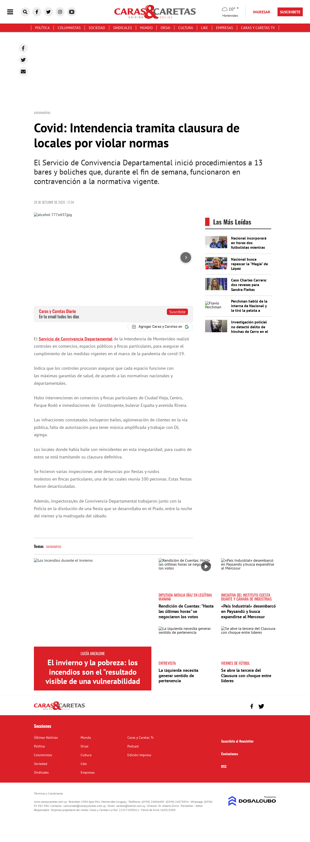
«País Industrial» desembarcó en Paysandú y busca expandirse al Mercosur (248, 611)
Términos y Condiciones (48, 793)
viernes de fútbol (235, 663)
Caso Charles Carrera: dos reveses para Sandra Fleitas (249, 285)
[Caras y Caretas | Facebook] (36, 11)
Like (204, 28)
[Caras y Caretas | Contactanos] (271, 706)
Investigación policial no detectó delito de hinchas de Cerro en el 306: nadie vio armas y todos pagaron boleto (250, 331)
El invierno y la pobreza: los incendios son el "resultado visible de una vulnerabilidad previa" (93, 676)
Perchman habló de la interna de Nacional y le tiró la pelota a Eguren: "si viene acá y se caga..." (249, 310)
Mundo (146, 28)
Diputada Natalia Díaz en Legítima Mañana (185, 597)
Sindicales (122, 28)
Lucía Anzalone (93, 653)
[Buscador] (25, 11)
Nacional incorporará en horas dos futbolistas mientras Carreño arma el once (249, 245)
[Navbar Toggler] (13, 12)
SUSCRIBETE (290, 11)
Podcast (133, 746)
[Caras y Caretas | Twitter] (48, 11)
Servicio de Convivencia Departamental (75, 339)
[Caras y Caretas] (59, 709)
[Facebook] (23, 48)
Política (42, 28)
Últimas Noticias (46, 737)
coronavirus (53, 546)
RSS (223, 766)
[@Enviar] (23, 71)
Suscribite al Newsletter (237, 741)
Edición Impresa (139, 755)
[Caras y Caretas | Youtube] (71, 11)
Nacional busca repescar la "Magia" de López (249, 264)
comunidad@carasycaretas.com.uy (84, 806)
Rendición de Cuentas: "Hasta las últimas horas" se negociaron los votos (186, 611)
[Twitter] (23, 59)
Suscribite (177, 311)
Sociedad (97, 28)
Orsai (165, 28)
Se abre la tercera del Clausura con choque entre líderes (246, 675)
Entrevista (167, 663)
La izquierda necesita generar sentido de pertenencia (178, 675)
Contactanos (229, 753)
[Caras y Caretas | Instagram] (60, 11)
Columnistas (69, 28)
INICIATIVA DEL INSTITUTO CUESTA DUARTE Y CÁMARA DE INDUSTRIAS (246, 597)
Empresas (224, 28)
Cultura (185, 28)
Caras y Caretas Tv (258, 28)
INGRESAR (261, 11)
